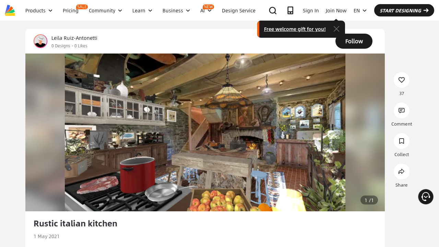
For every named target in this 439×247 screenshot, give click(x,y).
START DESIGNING (400, 10)
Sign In (311, 10)
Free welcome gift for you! (295, 28)
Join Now (336, 10)
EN (357, 10)
